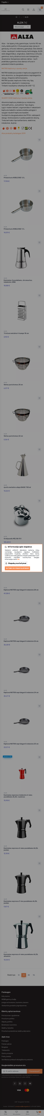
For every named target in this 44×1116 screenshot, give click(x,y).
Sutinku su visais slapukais (17, 568)
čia (18, 559)
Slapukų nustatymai (17, 563)
